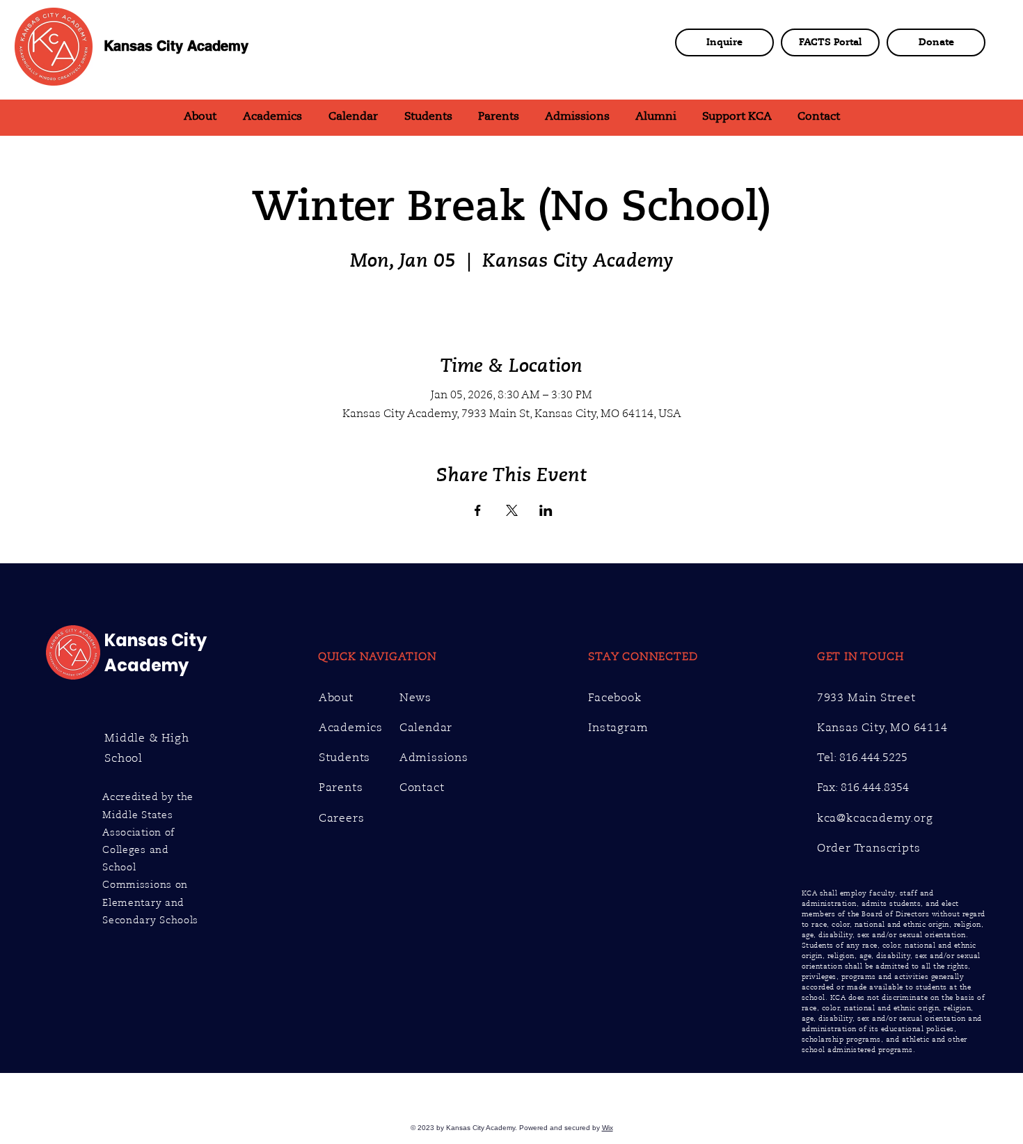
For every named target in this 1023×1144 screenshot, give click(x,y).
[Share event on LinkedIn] (546, 510)
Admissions (433, 758)
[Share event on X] (511, 510)
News (415, 698)
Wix (607, 1127)
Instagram (618, 728)
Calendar (425, 728)
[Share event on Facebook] (477, 510)
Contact (422, 787)
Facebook (614, 698)
